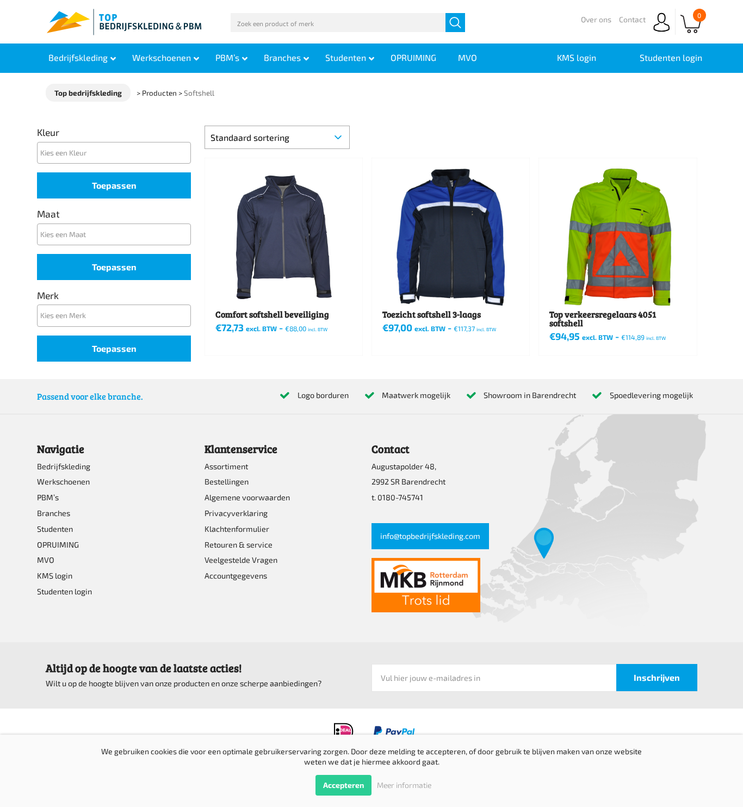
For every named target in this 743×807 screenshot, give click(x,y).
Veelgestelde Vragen (241, 559)
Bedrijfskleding (63, 466)
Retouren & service (239, 544)
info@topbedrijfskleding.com (430, 536)
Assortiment (226, 466)
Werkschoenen (63, 481)
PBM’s (48, 497)
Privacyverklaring (236, 513)
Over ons (596, 19)
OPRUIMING (58, 544)
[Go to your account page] (661, 32)
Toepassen (114, 185)
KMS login (54, 575)
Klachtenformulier (237, 528)
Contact (632, 19)
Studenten (55, 528)
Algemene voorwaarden (247, 497)
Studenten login (64, 591)
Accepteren (343, 785)
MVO (45, 559)
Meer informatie (404, 785)
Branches (53, 513)
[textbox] (116, 152)
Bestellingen (227, 481)
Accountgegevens (236, 575)
